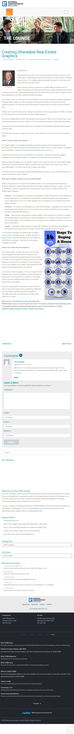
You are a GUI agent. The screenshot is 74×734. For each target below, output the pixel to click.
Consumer (30, 59)
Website (7, 431)
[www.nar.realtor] (12, 3)
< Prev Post (7, 344)
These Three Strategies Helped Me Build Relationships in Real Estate (25, 524)
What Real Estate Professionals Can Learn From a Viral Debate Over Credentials (29, 585)
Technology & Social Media (42, 59)
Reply (16, 377)
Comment (8, 390)
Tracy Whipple (19, 362)
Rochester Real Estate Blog (57, 304)
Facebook (17, 309)
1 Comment (55, 59)
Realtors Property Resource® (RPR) (31, 650)
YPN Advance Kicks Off (11, 520)
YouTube (48, 634)
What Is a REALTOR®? (35, 674)
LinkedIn (31, 309)
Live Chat (32, 609)
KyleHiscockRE (8, 309)
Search (68, 3)
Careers (42, 604)
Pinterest (41, 309)
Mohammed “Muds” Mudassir (12, 566)
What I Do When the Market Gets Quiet (16, 574)
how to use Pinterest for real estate (32, 155)
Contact (49, 604)
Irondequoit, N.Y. (59, 87)
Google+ (24, 309)
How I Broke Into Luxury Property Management (19, 534)
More (52, 634)
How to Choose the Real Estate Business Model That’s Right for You (25, 527)
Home (37, 599)
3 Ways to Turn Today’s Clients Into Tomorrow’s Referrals (22, 531)
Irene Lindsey (8, 588)
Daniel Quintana (9, 577)
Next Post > (67, 344)
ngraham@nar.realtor (35, 511)
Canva (7, 272)
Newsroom (26, 604)
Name (6, 413)
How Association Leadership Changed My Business (20, 579)
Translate (36, 703)
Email (6, 422)
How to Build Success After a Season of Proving (19, 590)
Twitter (40, 634)
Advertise (34, 604)
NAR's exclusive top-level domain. (42, 712)
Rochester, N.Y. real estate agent (25, 301)
